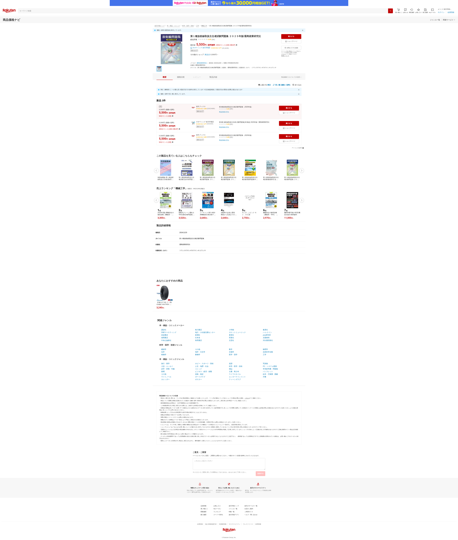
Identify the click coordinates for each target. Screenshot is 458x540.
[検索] (390, 10)
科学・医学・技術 (188, 26)
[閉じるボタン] (303, 30)
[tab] (164, 77)
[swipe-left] (156, 170)
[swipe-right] (302, 170)
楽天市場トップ (160, 26)
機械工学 (204, 26)
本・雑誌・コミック (173, 26)
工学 (197, 26)
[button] (405, 10)
